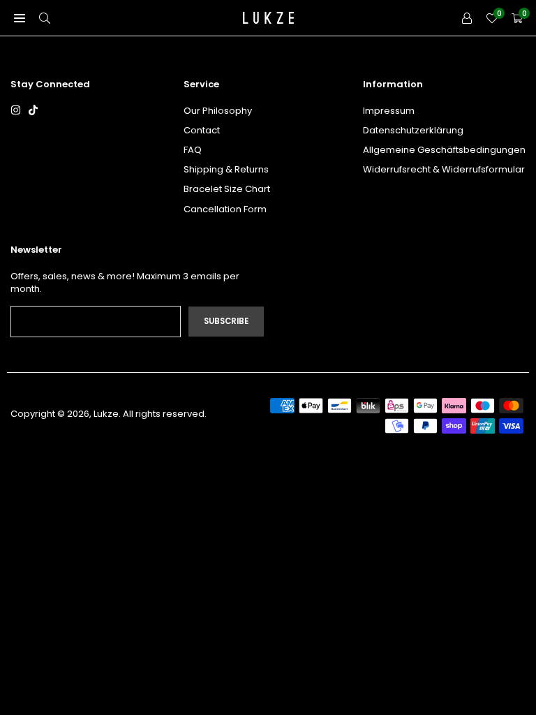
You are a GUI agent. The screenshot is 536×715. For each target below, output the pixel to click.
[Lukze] (268, 16)
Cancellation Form (225, 209)
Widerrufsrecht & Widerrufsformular (444, 169)
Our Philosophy (218, 110)
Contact (202, 130)
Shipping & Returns (226, 169)
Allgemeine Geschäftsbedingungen (444, 149)
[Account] (466, 17)
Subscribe (226, 321)
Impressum (389, 110)
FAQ (193, 149)
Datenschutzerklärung (413, 130)
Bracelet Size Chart (227, 189)
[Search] (44, 17)
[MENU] (19, 17)
